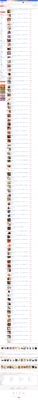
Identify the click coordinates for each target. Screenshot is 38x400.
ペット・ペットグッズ (22, 354)
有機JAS (1, 77)
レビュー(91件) (14, 23)
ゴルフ (29, 354)
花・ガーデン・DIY (4, 354)
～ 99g (1, 34)
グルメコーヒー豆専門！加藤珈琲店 (13, 99)
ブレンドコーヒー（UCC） (3, 74)
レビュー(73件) (14, 69)
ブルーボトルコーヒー (12, 295)
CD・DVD (15, 354)
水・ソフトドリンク (2, 82)
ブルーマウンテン (2, 51)
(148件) (25, 351)
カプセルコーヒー (2, 10)
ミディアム (1, 20)
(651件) (19, 363)
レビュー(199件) (14, 240)
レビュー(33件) (14, 211)
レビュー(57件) (14, 332)
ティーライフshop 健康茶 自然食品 (13, 74)
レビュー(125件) (14, 48)
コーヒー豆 (2, 8)
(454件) (22, 363)
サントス (1, 48)
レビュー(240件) (14, 144)
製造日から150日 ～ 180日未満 (3, 44)
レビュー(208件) (14, 323)
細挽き (1, 60)
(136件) (8, 363)
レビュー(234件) (14, 44)
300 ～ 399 (1, 26)
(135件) (5, 351)
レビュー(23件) (14, 336)
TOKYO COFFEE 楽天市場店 (13, 170)
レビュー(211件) (14, 186)
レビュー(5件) (14, 282)
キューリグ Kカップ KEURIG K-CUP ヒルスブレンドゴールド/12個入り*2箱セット (17, 314)
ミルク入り (1, 80)
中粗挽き (1, 63)
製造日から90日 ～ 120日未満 (3, 43)
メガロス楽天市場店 (12, 103)
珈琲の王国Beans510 (12, 220)
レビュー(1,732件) (14, 94)
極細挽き (1, 62)
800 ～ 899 (1, 28)
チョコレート (2, 67)
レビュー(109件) (14, 140)
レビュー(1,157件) (14, 119)
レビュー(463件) (14, 90)
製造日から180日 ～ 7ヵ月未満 (3, 42)
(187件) (30, 351)
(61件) (8, 351)
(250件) (33, 363)
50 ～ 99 (1, 27)
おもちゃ (7, 354)
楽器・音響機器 (9, 354)
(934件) (2, 351)
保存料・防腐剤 (2, 65)
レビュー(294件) (14, 165)
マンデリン (1, 49)
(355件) (30, 363)
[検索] (23, 2)
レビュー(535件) (14, 194)
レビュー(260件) (14, 261)
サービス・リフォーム (35, 354)
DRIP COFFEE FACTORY (12, 149)
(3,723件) (16, 351)
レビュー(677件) (14, 236)
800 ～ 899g (2, 37)
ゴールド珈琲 (12, 174)
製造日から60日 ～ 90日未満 (3, 41)
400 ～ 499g (2, 38)
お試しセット (2, 30)
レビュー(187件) (14, 311)
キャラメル (1, 68)
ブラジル (1, 13)
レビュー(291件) (14, 98)
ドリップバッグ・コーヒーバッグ (3, 9)
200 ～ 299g (2, 35)
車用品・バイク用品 (18, 354)
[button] (26, 2)
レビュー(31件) (14, 286)
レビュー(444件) (14, 169)
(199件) (36, 351)
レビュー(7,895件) (14, 19)
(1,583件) (16, 363)
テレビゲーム (13, 354)
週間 (11, 7)
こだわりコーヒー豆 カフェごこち (13, 53)
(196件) (25, 363)
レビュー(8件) (14, 190)
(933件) (5, 363)
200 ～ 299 (1, 24)
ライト (1, 21)
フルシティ (1, 19)
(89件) (33, 351)
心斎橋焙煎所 (12, 341)
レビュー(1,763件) (14, 73)
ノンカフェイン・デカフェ (3, 70)
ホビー (11, 354)
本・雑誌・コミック (31, 354)
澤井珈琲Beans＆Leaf (12, 28)
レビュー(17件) (14, 265)
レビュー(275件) (14, 115)
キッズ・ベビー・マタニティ (26, 354)
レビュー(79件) (14, 227)
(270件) (22, 351)
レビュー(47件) (14, 215)
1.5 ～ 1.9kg (2, 39)
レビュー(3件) (14, 290)
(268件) (2, 363)
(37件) (19, 351)
